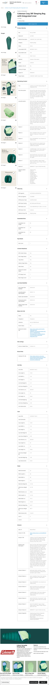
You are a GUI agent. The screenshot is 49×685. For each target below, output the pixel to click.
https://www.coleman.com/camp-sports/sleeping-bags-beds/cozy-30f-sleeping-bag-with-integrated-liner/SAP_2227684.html (38, 357)
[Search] (23, 3)
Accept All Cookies (34, 682)
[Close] (47, 677)
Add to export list (33, 24)
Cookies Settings (5, 682)
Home (2, 7)
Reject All (43, 682)
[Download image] (15, 27)
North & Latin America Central (15, 2)
